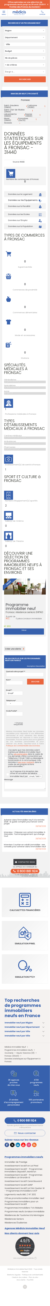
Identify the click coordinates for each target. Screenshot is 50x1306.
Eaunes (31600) (28, 115)
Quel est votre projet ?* (15, 671)
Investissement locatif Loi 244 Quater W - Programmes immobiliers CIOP (25, 1189)
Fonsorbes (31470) (23, 119)
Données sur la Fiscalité (19, 206)
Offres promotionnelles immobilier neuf (24, 1198)
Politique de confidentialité (32, 1275)
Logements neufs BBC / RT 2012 (20, 1194)
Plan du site (33, 1277)
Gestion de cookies (19, 1277)
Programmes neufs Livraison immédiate (24, 1211)
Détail (24, 630)
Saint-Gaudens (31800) (11, 106)
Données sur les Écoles (19, 214)
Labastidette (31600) (10, 115)
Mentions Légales (14, 1275)
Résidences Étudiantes (16, 1222)
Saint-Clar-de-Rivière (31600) (14, 111)
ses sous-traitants (26, 762)
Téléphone (10, 700)
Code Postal (11, 711)
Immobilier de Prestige (16, 1162)
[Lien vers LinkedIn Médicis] (18, 1145)
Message (8, 779)
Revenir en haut (25, 1287)
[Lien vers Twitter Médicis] (12, 1145)
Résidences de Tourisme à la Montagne (24, 1215)
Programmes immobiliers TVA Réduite (24, 1208)
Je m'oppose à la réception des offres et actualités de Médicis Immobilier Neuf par (24, 774)
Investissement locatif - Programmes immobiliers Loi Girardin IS (23, 1176)
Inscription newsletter (36, 666)
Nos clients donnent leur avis (22, 1233)
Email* (8, 690)
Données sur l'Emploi (17, 220)
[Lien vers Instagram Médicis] (29, 1145)
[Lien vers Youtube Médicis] (23, 1145)
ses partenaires (20, 754)
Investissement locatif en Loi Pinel (21, 1165)
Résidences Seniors (14, 1219)
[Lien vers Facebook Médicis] (7, 1145)
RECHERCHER (25, 79)
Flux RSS (30, 1280)
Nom (8, 680)
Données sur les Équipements (23, 200)
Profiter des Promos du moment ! (24, 7)
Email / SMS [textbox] (34, 776)
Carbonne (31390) (32, 106)
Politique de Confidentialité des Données (23, 746)
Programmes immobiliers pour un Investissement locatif (21, 1202)
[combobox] (25, 30)
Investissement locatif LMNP (19, 1185)
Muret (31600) (7, 119)
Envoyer (35, 681)
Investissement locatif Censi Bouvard (23, 1181)
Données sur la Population (20, 226)
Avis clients (21, 1280)
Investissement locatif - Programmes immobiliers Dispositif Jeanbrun (23, 1170)
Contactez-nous (26, 862)
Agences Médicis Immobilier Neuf (25, 1228)
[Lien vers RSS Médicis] (34, 1145)
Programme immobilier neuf (24, 609)
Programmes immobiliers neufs (24, 1156)
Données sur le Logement (20, 194)
